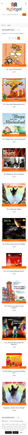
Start (4, 25)
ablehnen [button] (16, 432)
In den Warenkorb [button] (14, 65)
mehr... (21, 432)
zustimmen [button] (8, 432)
